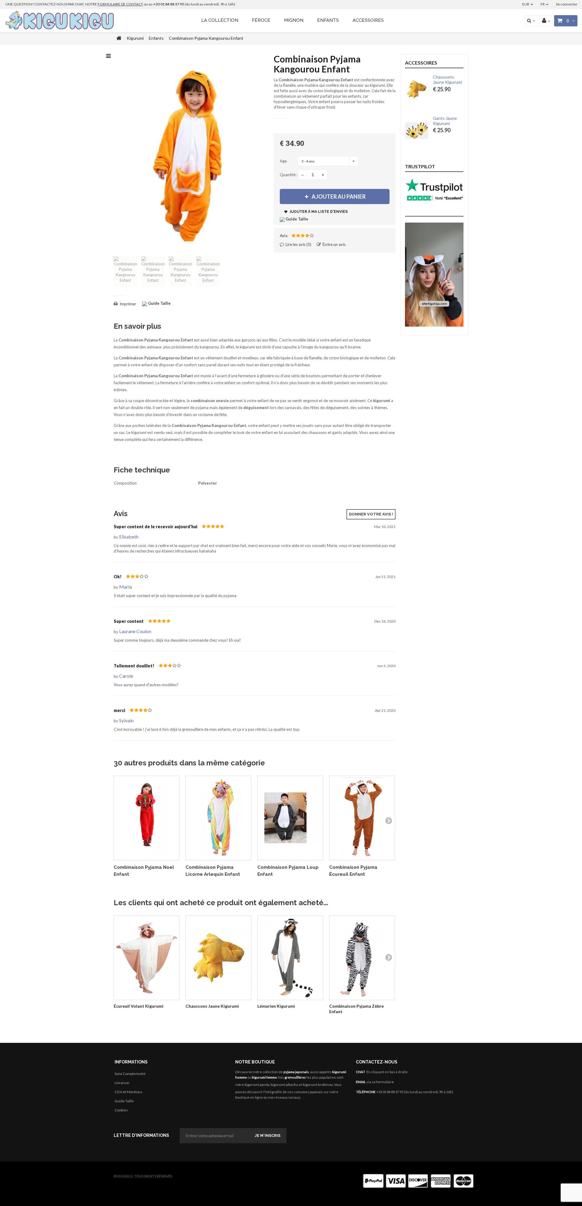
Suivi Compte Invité (130, 1073)
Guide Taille (124, 1101)
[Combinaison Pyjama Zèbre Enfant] (362, 957)
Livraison (122, 1082)
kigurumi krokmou (318, 1084)
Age (284, 161)
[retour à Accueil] (119, 38)
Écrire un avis (334, 244)
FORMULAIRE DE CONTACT (120, 4)
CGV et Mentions (128, 1092)
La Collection (219, 20)
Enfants (328, 20)
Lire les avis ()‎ (298, 244)
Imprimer (128, 303)
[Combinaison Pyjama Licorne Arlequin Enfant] (218, 818)
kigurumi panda (257, 1084)
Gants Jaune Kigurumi (445, 121)
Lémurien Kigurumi (276, 1006)
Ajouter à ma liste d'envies (318, 212)
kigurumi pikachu (284, 1084)
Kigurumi (135, 38)
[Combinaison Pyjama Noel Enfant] (146, 818)
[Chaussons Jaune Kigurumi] (218, 957)
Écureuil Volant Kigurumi (138, 1006)
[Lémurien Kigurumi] (290, 957)
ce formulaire (383, 1082)
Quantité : (288, 174)
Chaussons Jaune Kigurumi (212, 1006)
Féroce (261, 20)
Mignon (293, 20)
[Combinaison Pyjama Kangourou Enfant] (125, 271)
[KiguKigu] (60, 20)
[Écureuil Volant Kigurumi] (146, 957)
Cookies (121, 1110)
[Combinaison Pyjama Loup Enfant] (290, 818)
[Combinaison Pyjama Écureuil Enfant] (362, 818)
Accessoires (368, 20)
